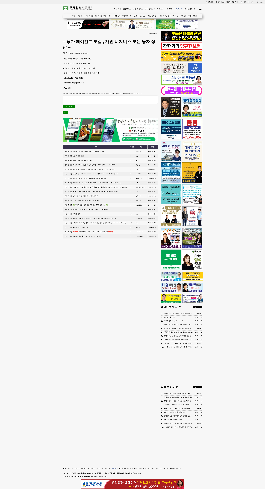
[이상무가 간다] (110, 141)
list (65, 112)
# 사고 (160, 16)
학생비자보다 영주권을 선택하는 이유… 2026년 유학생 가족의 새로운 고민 (92, 182)
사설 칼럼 (168, 9)
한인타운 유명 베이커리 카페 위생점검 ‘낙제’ (178, 397)
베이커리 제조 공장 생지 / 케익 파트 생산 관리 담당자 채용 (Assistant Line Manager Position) (98, 223)
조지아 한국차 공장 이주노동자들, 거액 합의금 (179, 401)
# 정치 (74, 16)
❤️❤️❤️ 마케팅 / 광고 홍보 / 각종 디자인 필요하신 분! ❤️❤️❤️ (88, 232)
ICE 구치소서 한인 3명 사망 (173, 419)
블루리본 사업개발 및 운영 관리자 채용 (81, 196)
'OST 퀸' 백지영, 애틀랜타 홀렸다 (175, 412)
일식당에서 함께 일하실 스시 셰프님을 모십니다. (84, 151)
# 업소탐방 (141, 16)
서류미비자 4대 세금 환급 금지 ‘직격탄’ (176, 404)
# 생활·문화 (117, 16)
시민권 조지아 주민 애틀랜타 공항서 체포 (177, 393)
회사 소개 (151, 468)
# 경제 (80, 16)
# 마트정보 (183, 16)
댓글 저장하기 (68, 106)
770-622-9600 (114, 473)
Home (65, 468)
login (261, 2)
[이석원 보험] (181, 49)
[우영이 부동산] (181, 61)
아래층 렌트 (72, 214)
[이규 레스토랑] (88, 24)
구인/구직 (235, 2)
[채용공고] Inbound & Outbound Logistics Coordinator (86, 209)
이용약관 (165, 468)
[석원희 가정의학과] (171, 276)
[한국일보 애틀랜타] (78, 8)
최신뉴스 (118, 9)
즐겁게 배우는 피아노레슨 (77, 227)
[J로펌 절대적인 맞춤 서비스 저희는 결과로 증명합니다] (171, 216)
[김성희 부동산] (132, 24)
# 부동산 (166, 16)
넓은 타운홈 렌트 (74, 156)
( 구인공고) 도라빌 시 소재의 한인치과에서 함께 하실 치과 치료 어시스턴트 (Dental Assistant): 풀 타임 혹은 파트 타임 (106, 187)
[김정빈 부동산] (192, 287)
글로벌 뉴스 (137, 9)
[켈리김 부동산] (192, 107)
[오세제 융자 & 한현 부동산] (181, 40)
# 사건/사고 (93, 16)
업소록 (228, 2)
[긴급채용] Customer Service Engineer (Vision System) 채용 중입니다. (91, 174)
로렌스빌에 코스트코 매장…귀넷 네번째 (177, 408)
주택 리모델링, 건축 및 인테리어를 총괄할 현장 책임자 (86, 178)
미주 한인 (158, 9)
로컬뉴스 (127, 9)
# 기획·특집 (174, 16)
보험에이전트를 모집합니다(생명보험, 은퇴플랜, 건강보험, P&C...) (90, 218)
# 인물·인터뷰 (151, 16)
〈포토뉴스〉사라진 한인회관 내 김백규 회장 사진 (179, 427)
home (149, 33)
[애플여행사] (192, 276)
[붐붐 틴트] (192, 129)
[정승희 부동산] (192, 238)
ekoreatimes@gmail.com (132, 473)
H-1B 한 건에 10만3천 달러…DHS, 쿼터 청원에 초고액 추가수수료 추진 (91, 191)
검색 (196, 9)
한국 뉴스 (148, 9)
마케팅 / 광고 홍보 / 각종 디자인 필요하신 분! (83, 236)
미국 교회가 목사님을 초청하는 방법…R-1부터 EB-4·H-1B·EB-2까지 (90, 165)
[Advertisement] (181, 367)
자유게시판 (242, 2)
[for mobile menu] (200, 8)
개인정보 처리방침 (175, 468)
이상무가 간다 (210, 2)
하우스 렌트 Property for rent (78, 160)
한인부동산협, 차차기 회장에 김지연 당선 (177, 416)
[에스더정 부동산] (192, 216)
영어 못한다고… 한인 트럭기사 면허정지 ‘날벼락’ (179, 423)
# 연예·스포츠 (192, 16)
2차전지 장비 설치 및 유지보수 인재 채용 (81, 200)
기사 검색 (250, 2)
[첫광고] (177, 24)
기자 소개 (158, 468)
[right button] (200, 307)
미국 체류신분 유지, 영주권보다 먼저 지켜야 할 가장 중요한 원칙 (89, 169)
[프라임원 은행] (171, 129)
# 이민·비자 (102, 16)
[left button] (195, 307)
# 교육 (109, 16)
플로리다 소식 (220, 2)
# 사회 (86, 16)
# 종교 (135, 16)
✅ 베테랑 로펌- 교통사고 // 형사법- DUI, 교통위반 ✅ (86, 205)
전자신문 (188, 9)
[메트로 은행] (192, 151)
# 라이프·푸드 (126, 16)
